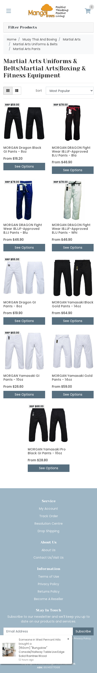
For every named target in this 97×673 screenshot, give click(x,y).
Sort (39, 90)
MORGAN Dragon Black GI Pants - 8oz (22, 149)
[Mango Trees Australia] (48, 11)
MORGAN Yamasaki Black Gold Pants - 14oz (72, 304)
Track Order (48, 516)
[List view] (16, 91)
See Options (24, 166)
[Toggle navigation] (8, 11)
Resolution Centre (49, 523)
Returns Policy (49, 591)
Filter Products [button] (22, 27)
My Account (48, 508)
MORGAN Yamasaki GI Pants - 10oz (21, 377)
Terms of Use (48, 576)
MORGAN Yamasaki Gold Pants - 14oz (72, 377)
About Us (48, 550)
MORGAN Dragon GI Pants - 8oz (19, 304)
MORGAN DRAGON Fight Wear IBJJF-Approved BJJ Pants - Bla (71, 151)
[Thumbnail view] (7, 91)
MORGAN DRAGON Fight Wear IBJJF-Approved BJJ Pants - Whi (71, 229)
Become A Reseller (48, 599)
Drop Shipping (48, 531)
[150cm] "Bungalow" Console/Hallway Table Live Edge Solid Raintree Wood (41, 652)
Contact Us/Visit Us (48, 557)
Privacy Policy (48, 584)
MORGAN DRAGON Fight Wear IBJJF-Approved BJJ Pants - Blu (22, 229)
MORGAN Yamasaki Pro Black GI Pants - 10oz (47, 451)
